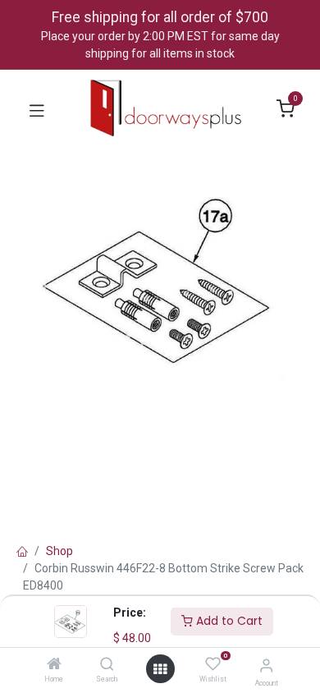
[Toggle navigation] (36, 109)
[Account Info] (266, 665)
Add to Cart (228, 621)
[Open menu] (160, 669)
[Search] (107, 665)
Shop (59, 551)
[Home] (54, 665)
